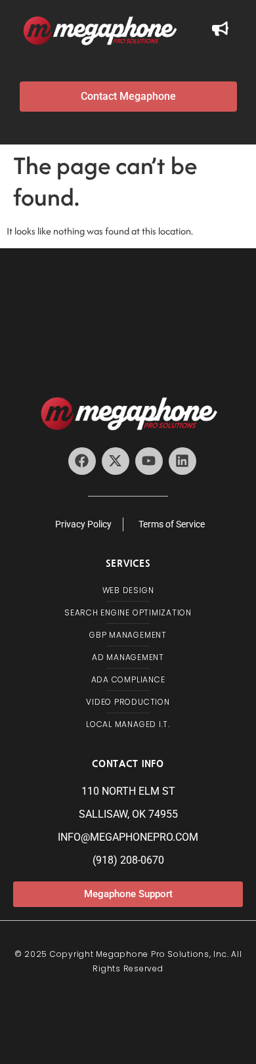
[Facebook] (82, 461)
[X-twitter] (115, 461)
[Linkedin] (182, 461)
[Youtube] (149, 461)
